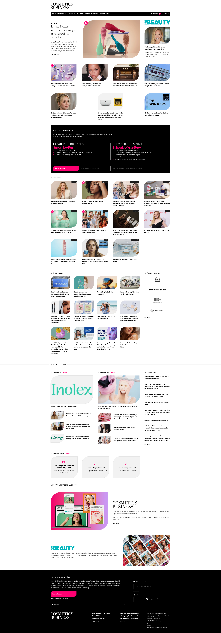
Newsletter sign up (98, 618)
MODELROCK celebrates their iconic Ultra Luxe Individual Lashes (157, 395)
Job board (80, 13)
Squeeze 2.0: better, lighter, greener (157, 420)
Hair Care (106, 210)
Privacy (164, 627)
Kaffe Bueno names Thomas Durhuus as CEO (157, 403)
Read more (116, 523)
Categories (60, 13)
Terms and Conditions (154, 627)
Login (165, 13)
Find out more (55, 55)
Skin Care (167, 210)
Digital (106, 239)
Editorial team (104, 13)
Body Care (74, 210)
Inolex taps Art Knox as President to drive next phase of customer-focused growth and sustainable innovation (157, 438)
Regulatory (136, 210)
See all (65, 372)
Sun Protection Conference (129, 618)
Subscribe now (60, 168)
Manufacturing (166, 182)
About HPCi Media (98, 616)
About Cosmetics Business (101, 613)
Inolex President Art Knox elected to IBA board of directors (157, 377)
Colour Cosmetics (135, 182)
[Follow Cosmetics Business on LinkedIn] (151, 600)
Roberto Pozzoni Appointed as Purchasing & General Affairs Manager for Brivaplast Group (157, 386)
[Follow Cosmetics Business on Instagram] (146, 600)
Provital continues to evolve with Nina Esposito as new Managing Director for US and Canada (157, 412)
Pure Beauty (71, 13)
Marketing (74, 182)
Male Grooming (135, 239)
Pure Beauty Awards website (129, 613)
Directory (94, 13)
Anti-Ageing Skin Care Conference (131, 616)
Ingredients (105, 182)
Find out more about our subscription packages (127, 168)
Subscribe (154, 13)
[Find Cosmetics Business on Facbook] (157, 600)
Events (87, 13)
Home (54, 13)
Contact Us (95, 621)
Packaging (74, 239)
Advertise (123, 621)
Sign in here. (95, 168)
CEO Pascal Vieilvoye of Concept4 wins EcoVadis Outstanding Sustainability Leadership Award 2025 (157, 428)
